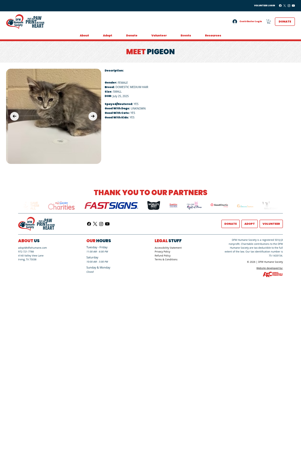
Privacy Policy (162, 251)
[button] (268, 21)
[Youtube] (293, 5)
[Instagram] (289, 5)
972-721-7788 (26, 251)
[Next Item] (92, 116)
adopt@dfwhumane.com (32, 247)
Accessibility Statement (168, 247)
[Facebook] (280, 5)
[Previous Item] (14, 116)
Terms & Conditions (166, 259)
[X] (284, 5)
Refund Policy (163, 255)
